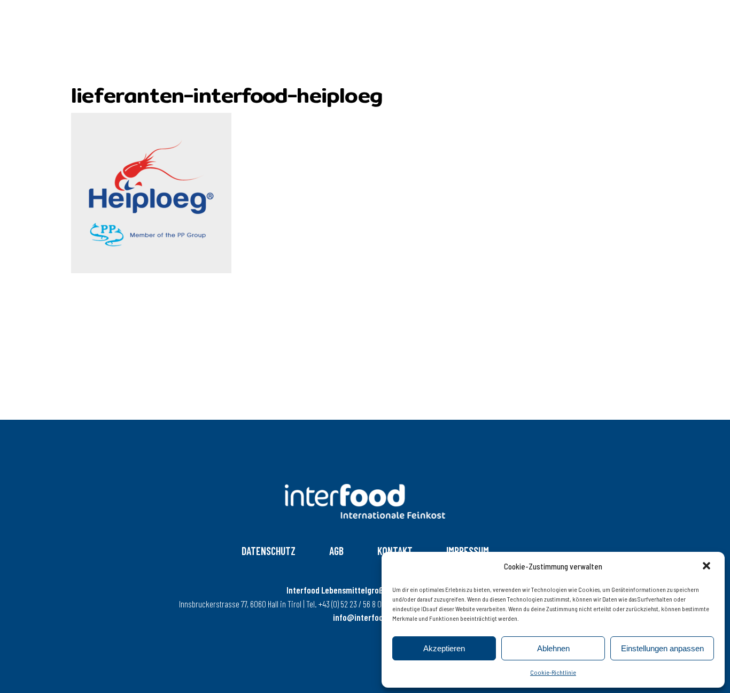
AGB (336, 550)
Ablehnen (553, 648)
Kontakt (395, 550)
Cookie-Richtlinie (553, 672)
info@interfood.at (365, 617)
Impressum (467, 550)
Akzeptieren (444, 648)
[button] (707, 566)
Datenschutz (269, 550)
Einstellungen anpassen (662, 648)
